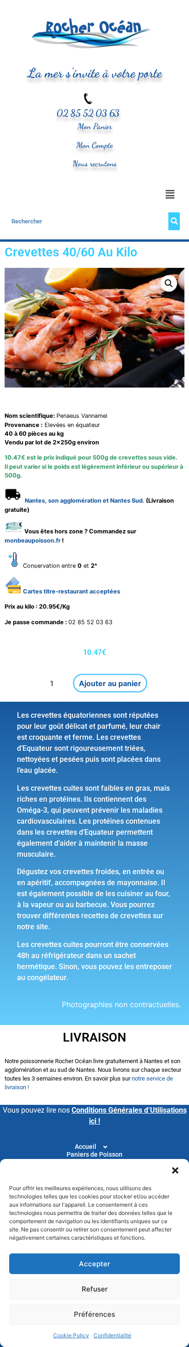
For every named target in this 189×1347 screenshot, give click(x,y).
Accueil (85, 1147)
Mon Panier (95, 126)
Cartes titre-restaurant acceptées (71, 591)
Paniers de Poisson (94, 1155)
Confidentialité (112, 1335)
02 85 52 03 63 (87, 113)
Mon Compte (94, 145)
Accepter (94, 1263)
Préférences (94, 1314)
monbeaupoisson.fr (33, 540)
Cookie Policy (71, 1335)
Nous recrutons (94, 163)
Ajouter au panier (110, 683)
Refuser (95, 1289)
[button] (175, 1170)
